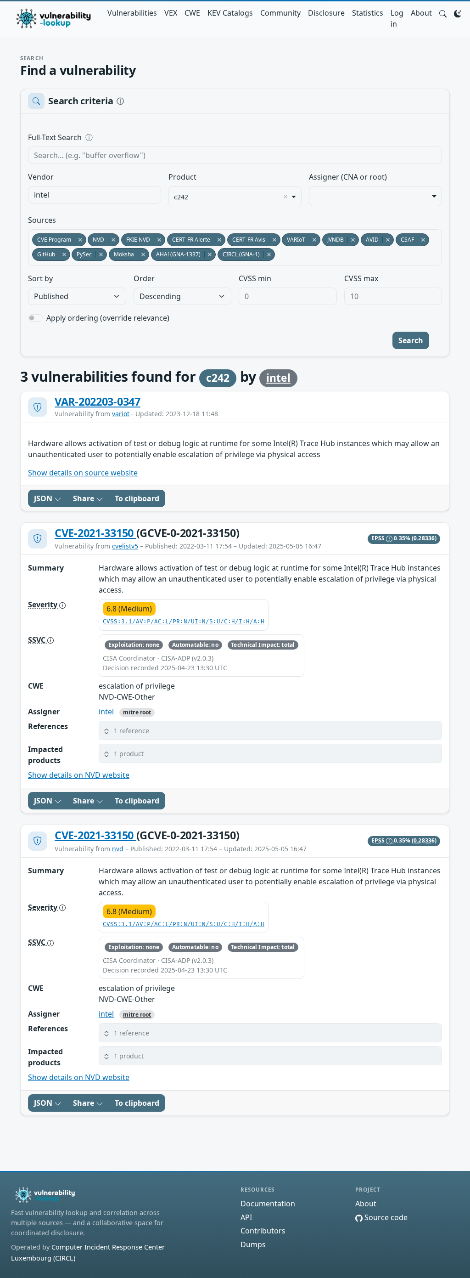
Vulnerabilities (132, 13)
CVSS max (361, 278)
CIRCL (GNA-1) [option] (239, 254)
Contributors (263, 1231)
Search (410, 340)
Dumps (253, 1244)
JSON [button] (44, 498)
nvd (117, 848)
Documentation (268, 1204)
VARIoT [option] (293, 239)
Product (182, 177)
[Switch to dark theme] (457, 13)
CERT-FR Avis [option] (246, 239)
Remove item (285, 196)
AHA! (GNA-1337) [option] (176, 254)
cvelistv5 (125, 546)
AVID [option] (370, 239)
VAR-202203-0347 (97, 401)
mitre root (137, 712)
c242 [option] (181, 197)
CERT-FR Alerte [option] (188, 239)
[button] (443, 13)
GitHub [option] (43, 254)
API (246, 1217)
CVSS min (255, 278)
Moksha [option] (121, 254)
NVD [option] (96, 239)
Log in (397, 18)
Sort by (40, 278)
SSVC (37, 640)
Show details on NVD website (78, 775)
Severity (43, 604)
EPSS (378, 538)
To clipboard (137, 498)
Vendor (41, 177)
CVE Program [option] (51, 239)
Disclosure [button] (326, 13)
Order (144, 278)
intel (278, 378)
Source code (385, 1217)
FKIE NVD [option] (135, 239)
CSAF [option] (405, 239)
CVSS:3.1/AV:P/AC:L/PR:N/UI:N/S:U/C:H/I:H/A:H (183, 621)
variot (120, 413)
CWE (192, 13)
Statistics (367, 13)
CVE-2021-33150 (95, 533)
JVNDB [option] (333, 239)
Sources (42, 220)
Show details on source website (83, 473)
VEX (170, 13)
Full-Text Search (117, 137)
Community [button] (280, 13)
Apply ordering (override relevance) (107, 318)
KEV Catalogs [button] (230, 13)
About (421, 13)
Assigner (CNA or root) (348, 177)
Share (84, 498)
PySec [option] (82, 254)
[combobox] (94, 195)
